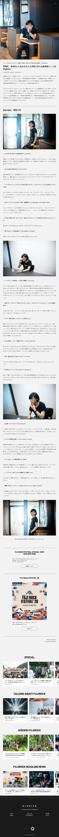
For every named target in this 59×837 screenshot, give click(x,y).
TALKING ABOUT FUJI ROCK (11, 63)
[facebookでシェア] (13, 647)
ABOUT (11, 813)
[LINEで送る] (46, 647)
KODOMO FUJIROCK (29, 730)
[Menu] (55, 3)
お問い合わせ (29, 813)
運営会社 (47, 815)
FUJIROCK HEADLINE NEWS (29, 766)
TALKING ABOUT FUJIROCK (29, 693)
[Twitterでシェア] (29, 647)
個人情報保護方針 (29, 815)
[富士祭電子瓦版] (29, 806)
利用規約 (11, 815)
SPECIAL (29, 657)
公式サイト (29, 628)
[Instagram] (34, 821)
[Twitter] (29, 821)
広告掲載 (47, 813)
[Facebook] (25, 821)
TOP (4, 63)
